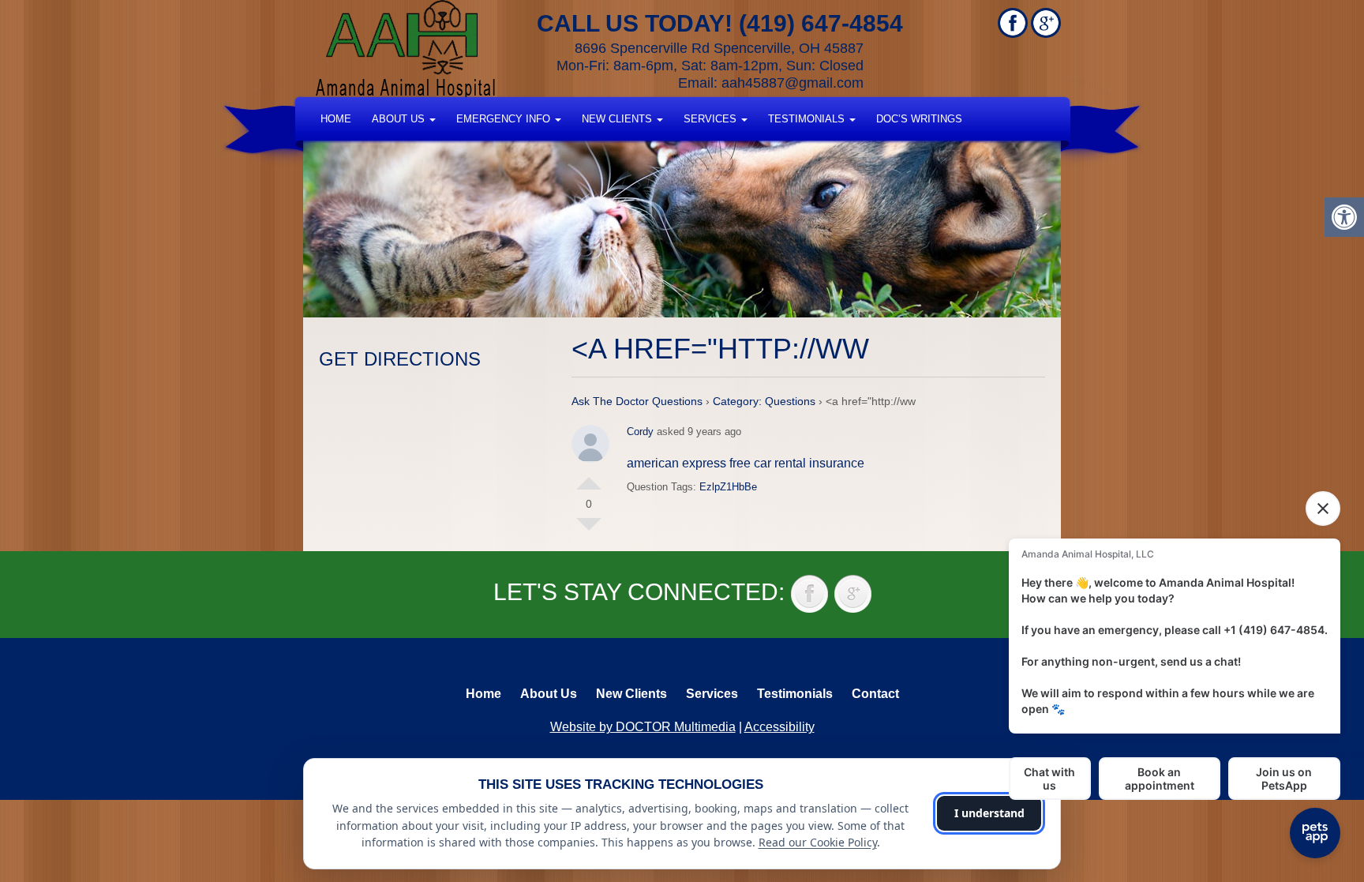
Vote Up (588, 477)
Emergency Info (504, 119)
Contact (875, 693)
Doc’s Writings (919, 119)
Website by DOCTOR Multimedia (643, 727)
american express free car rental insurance (745, 463)
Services (712, 119)
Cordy (640, 431)
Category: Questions (764, 401)
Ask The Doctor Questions (637, 401)
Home (335, 119)
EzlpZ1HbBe (728, 487)
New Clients (618, 119)
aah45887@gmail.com (792, 83)
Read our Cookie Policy (818, 842)
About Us (400, 119)
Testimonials (808, 119)
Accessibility (779, 727)
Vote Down (588, 530)
